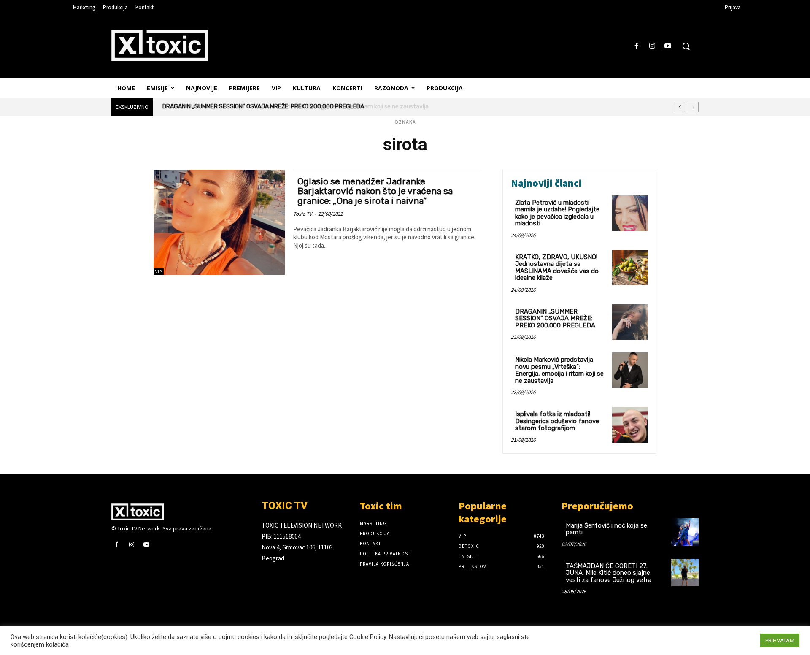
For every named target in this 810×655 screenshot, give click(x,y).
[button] (686, 46)
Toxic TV (302, 213)
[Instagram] (652, 46)
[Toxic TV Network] (180, 511)
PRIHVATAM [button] (779, 640)
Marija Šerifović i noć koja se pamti (606, 529)
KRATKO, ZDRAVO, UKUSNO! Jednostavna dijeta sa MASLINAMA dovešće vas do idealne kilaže (557, 267)
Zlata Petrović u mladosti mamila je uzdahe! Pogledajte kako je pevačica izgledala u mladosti (557, 213)
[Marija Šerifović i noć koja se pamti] (685, 532)
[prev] (680, 107)
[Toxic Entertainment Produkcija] (159, 45)
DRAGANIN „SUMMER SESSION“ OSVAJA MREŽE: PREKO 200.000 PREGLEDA (555, 318)
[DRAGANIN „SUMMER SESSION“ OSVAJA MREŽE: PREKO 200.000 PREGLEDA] (630, 322)
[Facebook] (636, 46)
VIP (158, 271)
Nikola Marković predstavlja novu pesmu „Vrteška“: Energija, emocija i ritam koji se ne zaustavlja (292, 106)
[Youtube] (668, 46)
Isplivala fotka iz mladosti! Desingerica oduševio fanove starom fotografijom (557, 421)
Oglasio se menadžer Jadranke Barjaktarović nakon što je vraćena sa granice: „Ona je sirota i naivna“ (375, 191)
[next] (693, 107)
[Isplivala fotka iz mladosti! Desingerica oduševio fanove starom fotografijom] (630, 425)
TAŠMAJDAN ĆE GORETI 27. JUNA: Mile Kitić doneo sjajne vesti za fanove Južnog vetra (608, 573)
